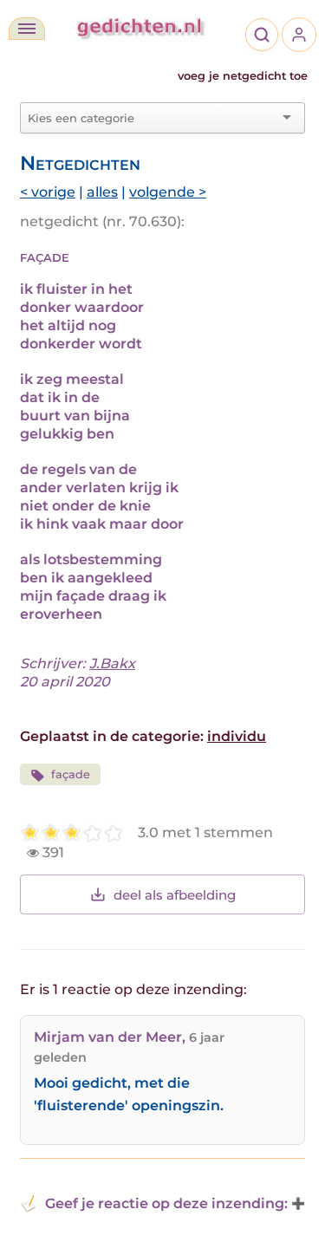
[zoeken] (261, 34)
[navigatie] (27, 28)
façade (70, 774)
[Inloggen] (299, 34)
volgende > (167, 192)
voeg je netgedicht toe (243, 75)
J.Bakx (112, 663)
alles (102, 192)
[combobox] (152, 118)
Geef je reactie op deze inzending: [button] (166, 1203)
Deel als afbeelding (175, 895)
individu (236, 736)
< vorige (47, 192)
